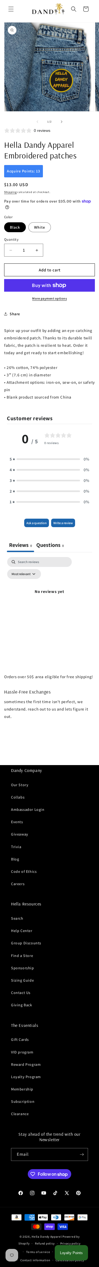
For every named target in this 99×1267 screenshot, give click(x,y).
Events (17, 821)
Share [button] (15, 313)
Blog (15, 859)
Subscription (22, 1101)
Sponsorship (22, 967)
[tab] (50, 545)
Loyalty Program (26, 1076)
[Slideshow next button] (92, 752)
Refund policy (45, 1243)
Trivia (16, 846)
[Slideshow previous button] (6, 752)
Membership (22, 1089)
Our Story (19, 784)
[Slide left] (37, 122)
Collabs (17, 797)
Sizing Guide (22, 980)
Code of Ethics (24, 871)
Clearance (20, 1113)
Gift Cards (20, 1039)
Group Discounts (26, 943)
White (39, 227)
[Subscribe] (82, 1154)
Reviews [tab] (20, 545)
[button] (11, 9)
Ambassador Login (28, 809)
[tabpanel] (49, 604)
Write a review (63, 523)
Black (15, 227)
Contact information (35, 1260)
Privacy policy (70, 1243)
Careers (17, 883)
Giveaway (19, 834)
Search (17, 918)
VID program (22, 1052)
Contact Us (21, 992)
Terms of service (38, 1252)
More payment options (49, 298)
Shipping (10, 192)
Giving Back (21, 1004)
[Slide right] (62, 122)
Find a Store (22, 955)
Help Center (21, 930)
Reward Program (26, 1064)
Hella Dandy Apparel (47, 1236)
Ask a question (36, 523)
